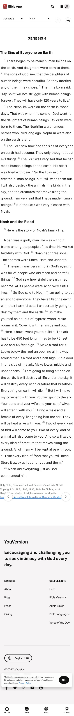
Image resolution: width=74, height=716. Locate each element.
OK (64, 679)
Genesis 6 (8, 18)
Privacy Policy (25, 682)
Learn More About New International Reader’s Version (30, 497)
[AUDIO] (58, 20)
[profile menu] (64, 6)
